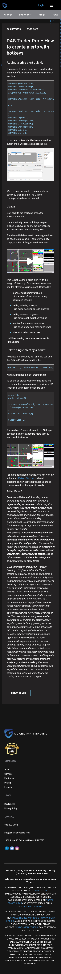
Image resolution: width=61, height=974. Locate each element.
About (7, 769)
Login (41, 5)
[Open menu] (51, 5)
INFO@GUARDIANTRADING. (26, 927)
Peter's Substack (27, 478)
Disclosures (9, 804)
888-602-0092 (11, 825)
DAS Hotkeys (14, 29)
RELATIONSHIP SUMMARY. (32, 906)
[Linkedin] (6, 848)
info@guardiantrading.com (17, 833)
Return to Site (18, 692)
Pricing (7, 783)
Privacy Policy (10, 808)
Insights (8, 787)
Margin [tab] (42, 14)
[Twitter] (12, 848)
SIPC (46, 891)
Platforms (9, 778)
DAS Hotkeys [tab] (25, 14)
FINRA (36, 891)
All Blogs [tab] (8, 14)
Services (8, 774)
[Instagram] (17, 848)
